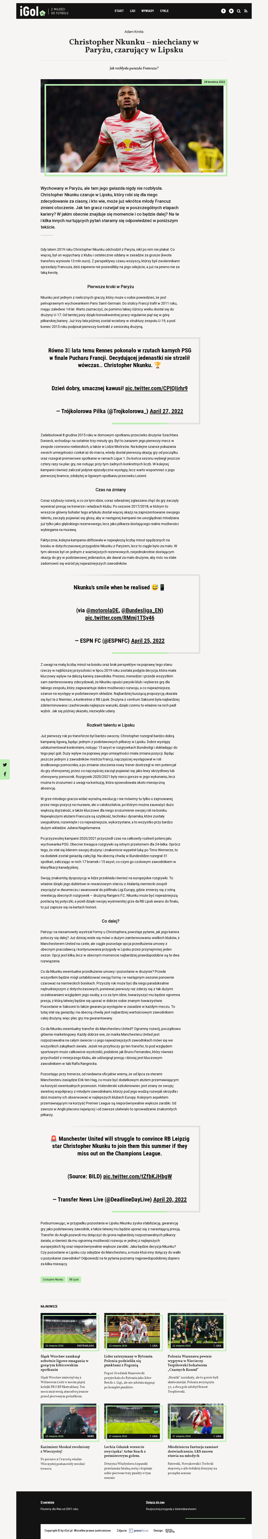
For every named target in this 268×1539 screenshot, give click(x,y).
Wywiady (147, 11)
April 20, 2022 (170, 1199)
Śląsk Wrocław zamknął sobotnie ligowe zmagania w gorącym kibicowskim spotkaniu (64, 1363)
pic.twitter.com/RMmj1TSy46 (119, 617)
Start (119, 11)
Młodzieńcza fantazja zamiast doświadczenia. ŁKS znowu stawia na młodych (193, 1451)
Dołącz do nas (155, 1502)
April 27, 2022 (166, 411)
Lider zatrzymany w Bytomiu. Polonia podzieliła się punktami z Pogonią (128, 1361)
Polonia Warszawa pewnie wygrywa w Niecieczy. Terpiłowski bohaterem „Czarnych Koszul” (190, 1363)
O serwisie (47, 1502)
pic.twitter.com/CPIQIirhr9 (156, 388)
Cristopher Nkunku (53, 1279)
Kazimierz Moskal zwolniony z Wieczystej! (65, 1449)
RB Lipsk (74, 1279)
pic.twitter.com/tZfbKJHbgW (137, 1176)
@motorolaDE (102, 610)
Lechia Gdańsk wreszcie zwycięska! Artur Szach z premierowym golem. (125, 1451)
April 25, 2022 (148, 640)
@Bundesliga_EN (141, 610)
